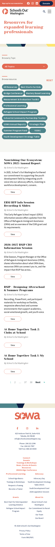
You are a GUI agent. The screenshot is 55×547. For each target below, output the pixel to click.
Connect (26, 458)
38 (31, 382)
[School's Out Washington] (15, 11)
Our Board (39, 518)
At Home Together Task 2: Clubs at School (22, 331)
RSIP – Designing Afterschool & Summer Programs (24, 288)
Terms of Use (25, 534)
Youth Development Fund (39, 488)
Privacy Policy (24, 530)
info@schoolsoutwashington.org (28, 438)
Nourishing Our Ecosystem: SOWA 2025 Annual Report (23, 162)
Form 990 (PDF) (28, 537)
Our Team (39, 514)
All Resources (10, 87)
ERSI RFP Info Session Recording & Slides (19, 204)
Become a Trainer (16, 489)
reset (49, 80)
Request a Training (15, 485)
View (13, 192)
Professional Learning (15, 474)
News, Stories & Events (26, 465)
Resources (26, 467)
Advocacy (39, 474)
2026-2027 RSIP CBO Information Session (18, 246)
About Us (39, 497)
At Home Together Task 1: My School (24, 357)
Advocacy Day (39, 478)
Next (40, 382)
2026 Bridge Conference (26, 470)
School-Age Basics (15, 478)
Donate (46, 3)
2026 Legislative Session (39, 492)
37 (25, 382)
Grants (16, 497)
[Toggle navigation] (50, 12)
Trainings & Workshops (26, 463)
